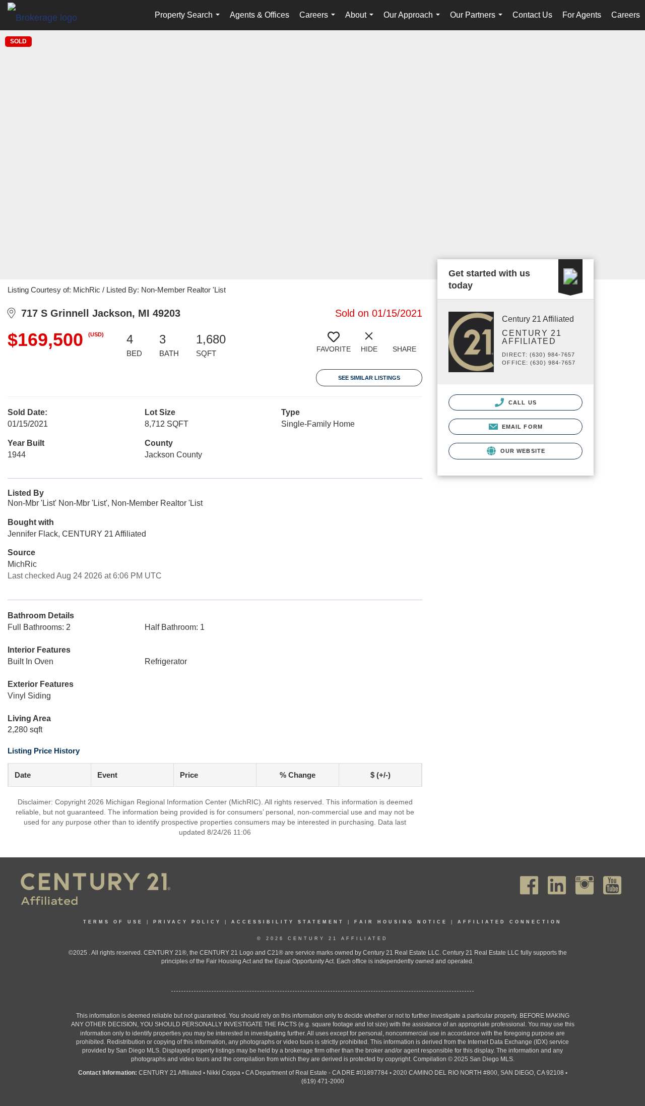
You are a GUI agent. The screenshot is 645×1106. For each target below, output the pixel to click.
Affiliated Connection (510, 921)
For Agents (581, 15)
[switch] (333, 346)
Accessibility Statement (287, 921)
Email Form (521, 427)
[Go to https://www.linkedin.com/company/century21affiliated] (556, 885)
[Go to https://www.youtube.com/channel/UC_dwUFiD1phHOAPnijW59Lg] (612, 885)
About (361, 20)
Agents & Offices (259, 15)
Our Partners (478, 20)
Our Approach (413, 20)
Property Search (189, 20)
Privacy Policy (187, 921)
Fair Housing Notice (400, 921)
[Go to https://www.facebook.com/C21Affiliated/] (529, 885)
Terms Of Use (113, 921)
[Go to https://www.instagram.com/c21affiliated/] (584, 885)
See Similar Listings (369, 378)
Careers (319, 20)
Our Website (521, 451)
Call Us (521, 402)
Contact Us (532, 15)
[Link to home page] (47, 17)
